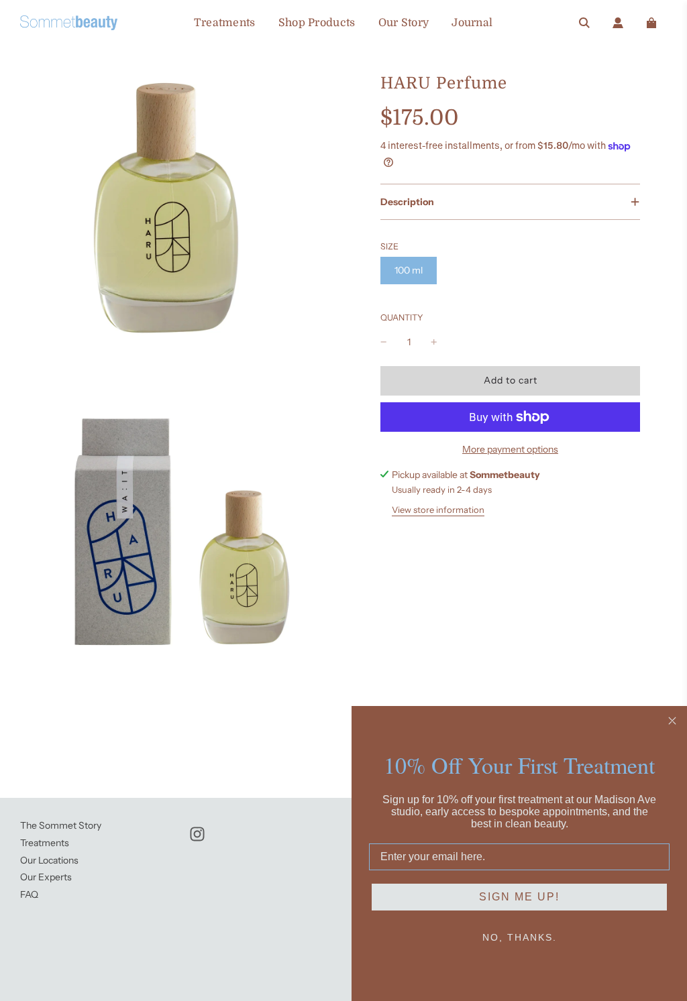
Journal (472, 23)
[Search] (584, 22)
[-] (383, 342)
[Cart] (651, 22)
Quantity (401, 317)
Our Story (403, 23)
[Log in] (617, 22)
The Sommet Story (60, 825)
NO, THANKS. (519, 937)
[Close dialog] (672, 721)
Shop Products (317, 23)
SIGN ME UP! (519, 896)
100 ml (408, 270)
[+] (434, 342)
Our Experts (46, 877)
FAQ (29, 894)
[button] (510, 201)
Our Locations (49, 860)
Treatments (225, 23)
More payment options (510, 449)
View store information (438, 509)
